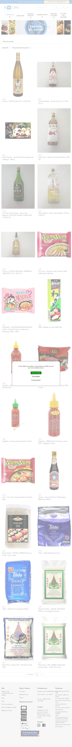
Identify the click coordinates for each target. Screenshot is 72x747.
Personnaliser (36, 380)
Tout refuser (36, 376)
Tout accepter (36, 373)
